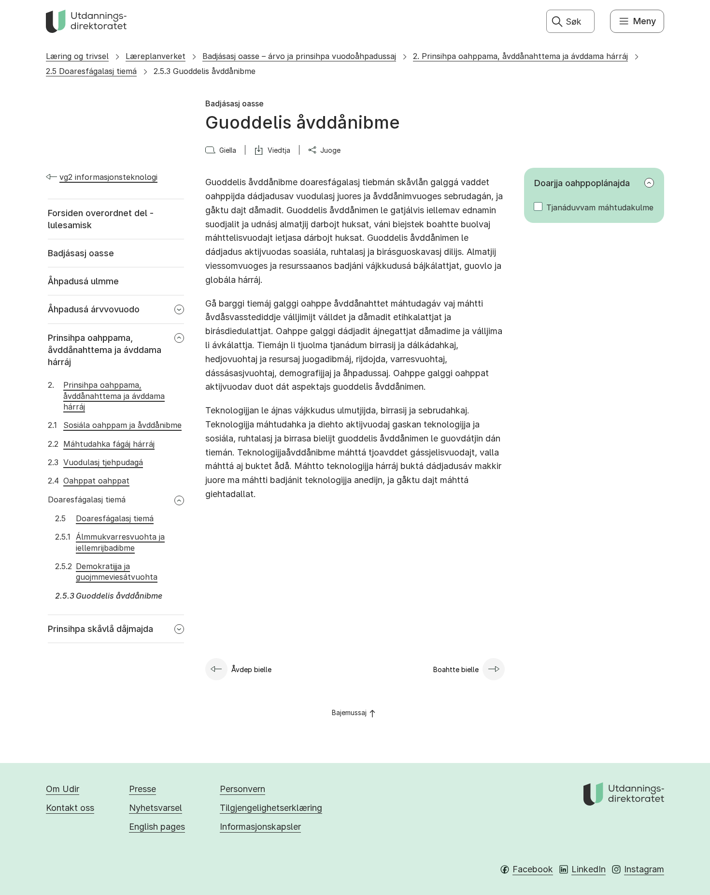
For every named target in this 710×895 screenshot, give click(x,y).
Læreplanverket (155, 56)
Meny (644, 21)
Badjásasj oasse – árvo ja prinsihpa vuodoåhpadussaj (299, 56)
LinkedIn (588, 869)
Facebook (532, 869)
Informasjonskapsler (260, 827)
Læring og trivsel (77, 56)
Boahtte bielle (456, 669)
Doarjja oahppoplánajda (582, 183)
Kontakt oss (70, 808)
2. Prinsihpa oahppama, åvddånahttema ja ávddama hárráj (520, 56)
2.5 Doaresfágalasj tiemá (91, 71)
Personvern (242, 789)
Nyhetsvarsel (155, 808)
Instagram (644, 869)
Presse (142, 789)
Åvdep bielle (251, 669)
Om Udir (62, 789)
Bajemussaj (349, 712)
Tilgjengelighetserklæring (271, 808)
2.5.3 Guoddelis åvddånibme (205, 71)
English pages (157, 827)
